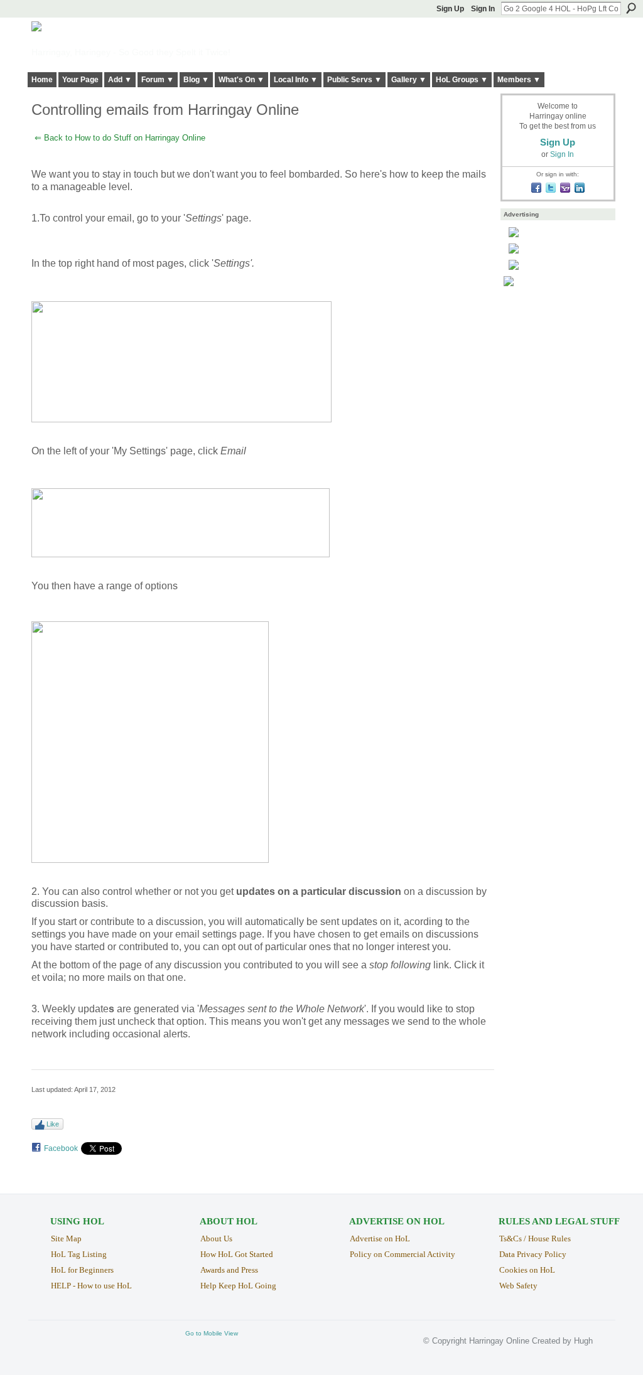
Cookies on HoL (527, 1270)
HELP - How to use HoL (91, 1285)
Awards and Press (229, 1270)
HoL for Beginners (82, 1270)
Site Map (66, 1238)
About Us (216, 1238)
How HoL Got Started (236, 1254)
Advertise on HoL (380, 1238)
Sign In (483, 8)
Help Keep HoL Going (238, 1285)
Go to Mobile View (211, 1333)
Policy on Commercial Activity (402, 1254)
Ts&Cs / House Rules (535, 1238)
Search (631, 8)
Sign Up (450, 8)
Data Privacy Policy (532, 1254)
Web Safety (518, 1285)
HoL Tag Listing (79, 1254)
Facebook (61, 1148)
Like (52, 1124)
